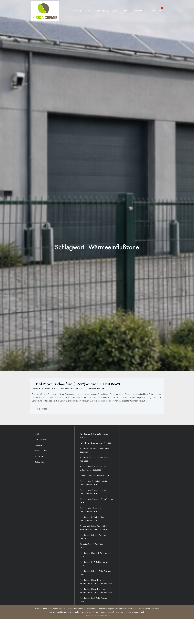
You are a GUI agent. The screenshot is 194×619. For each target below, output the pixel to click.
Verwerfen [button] (106, 615)
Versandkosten (41, 451)
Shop (88, 11)
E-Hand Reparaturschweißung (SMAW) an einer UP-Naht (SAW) (76, 384)
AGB (37, 434)
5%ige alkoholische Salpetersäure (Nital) (95, 475)
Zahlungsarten (40, 440)
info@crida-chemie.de (93, 615)
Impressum (39, 456)
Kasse (126, 11)
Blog (116, 11)
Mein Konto (139, 11)
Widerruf (38, 445)
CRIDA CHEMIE (102, 11)
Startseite (76, 11)
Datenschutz (40, 462)
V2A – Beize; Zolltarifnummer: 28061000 (95, 443)
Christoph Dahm (49, 388)
